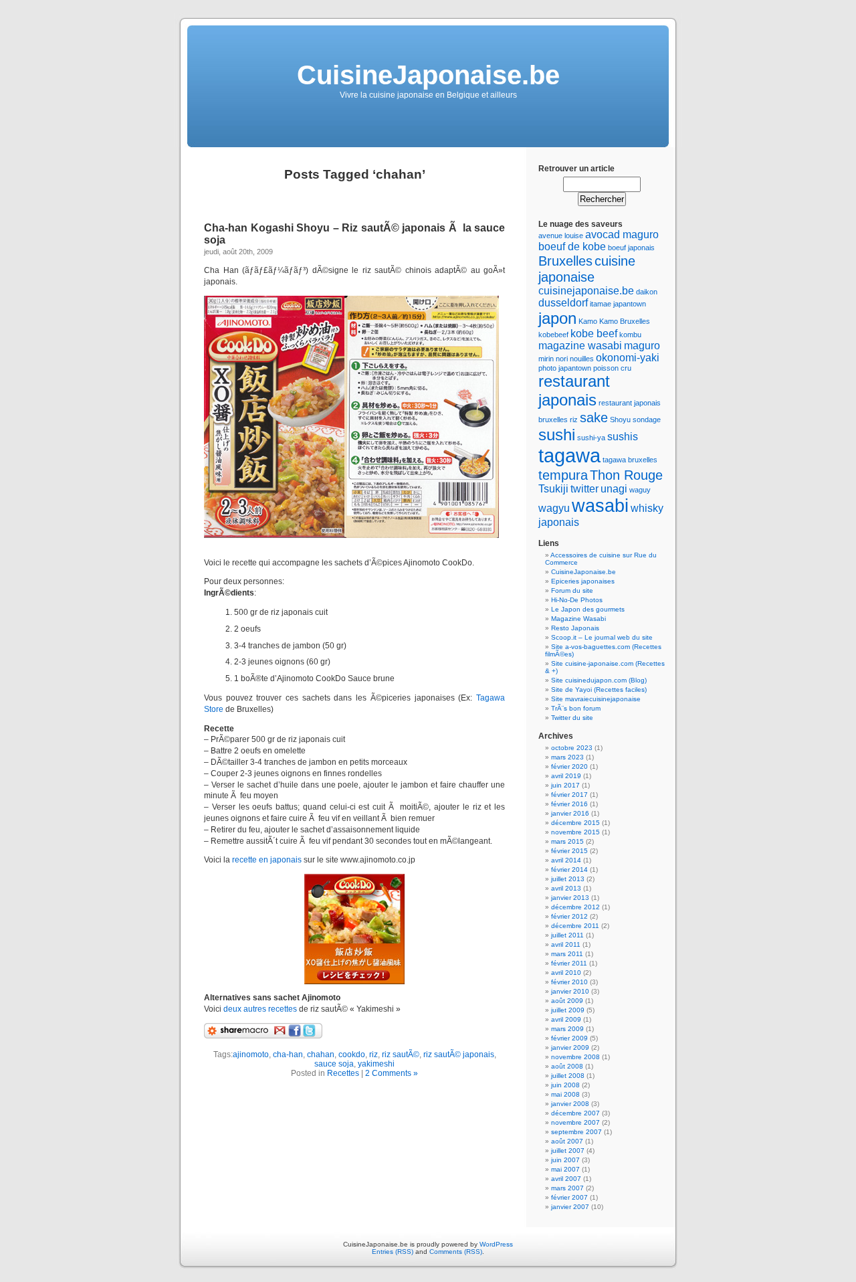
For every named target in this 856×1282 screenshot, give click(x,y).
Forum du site (572, 590)
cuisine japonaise (586, 268)
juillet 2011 (567, 935)
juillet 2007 (567, 1150)
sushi (556, 435)
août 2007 (567, 1141)
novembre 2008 (575, 1057)
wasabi (600, 505)
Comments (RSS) (455, 1251)
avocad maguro (622, 234)
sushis (622, 436)
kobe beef (593, 333)
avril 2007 (566, 1178)
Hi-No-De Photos (577, 600)
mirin (546, 359)
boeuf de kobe (572, 246)
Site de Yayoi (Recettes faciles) (599, 689)
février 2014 (569, 869)
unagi (614, 488)
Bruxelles (565, 260)
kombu (630, 335)
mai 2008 (565, 1094)
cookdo (351, 1054)
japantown (629, 304)
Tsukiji (553, 488)
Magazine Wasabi (578, 618)
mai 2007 (565, 1169)
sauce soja (334, 1064)
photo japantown (564, 368)
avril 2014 (566, 860)
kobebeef (553, 335)
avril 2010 (566, 972)
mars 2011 (567, 953)
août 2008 (567, 1066)
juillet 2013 (567, 879)
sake (594, 417)
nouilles (582, 359)
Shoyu (620, 420)
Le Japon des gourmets (588, 609)
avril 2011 (565, 944)
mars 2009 (567, 1028)
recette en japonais (267, 859)
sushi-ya (591, 438)
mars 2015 (567, 841)
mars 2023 (567, 757)
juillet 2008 (567, 1075)
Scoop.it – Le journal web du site (602, 637)
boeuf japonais (631, 248)
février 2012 (569, 916)
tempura (563, 474)
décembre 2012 (575, 907)
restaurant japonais (574, 390)
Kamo (587, 321)
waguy (640, 490)
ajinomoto (251, 1054)
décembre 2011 (575, 925)
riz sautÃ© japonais (458, 1054)
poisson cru (612, 368)
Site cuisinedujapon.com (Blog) (599, 680)
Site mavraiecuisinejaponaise (596, 699)
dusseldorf (563, 302)
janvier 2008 (570, 1103)
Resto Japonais (575, 628)
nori (562, 359)
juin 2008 (565, 1085)
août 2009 (567, 1000)
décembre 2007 (575, 1113)
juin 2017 (565, 785)
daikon (646, 292)
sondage (647, 420)
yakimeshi (376, 1064)
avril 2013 (566, 888)
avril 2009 (566, 1019)
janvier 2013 (570, 897)
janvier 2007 (570, 1206)
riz (373, 1054)
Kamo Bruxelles (624, 321)
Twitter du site (572, 717)
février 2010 (569, 982)
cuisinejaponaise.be (586, 290)
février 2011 (569, 963)
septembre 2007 (576, 1131)
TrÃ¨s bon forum (576, 708)
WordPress (496, 1244)
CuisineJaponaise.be (428, 75)
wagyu (554, 508)
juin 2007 (565, 1160)
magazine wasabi (580, 345)
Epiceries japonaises (583, 581)
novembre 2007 (575, 1122)
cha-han (288, 1054)
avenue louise (560, 236)
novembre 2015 (575, 832)
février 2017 (569, 794)
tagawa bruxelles (630, 460)
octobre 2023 (572, 747)
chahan (320, 1054)
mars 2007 (567, 1188)
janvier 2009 (570, 1047)
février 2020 (569, 766)
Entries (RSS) (392, 1251)
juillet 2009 (567, 1010)
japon (557, 318)
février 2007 (569, 1197)
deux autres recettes (261, 1009)
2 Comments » (391, 1073)
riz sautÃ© (400, 1054)
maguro (642, 345)
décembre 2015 (575, 822)
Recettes (343, 1073)
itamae (600, 304)
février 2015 (569, 850)
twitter (584, 488)
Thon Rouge (626, 474)
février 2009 (569, 1038)
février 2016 (569, 804)
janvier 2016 (570, 813)
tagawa (569, 455)
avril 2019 (566, 776)
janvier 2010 (570, 991)
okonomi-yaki (627, 357)
